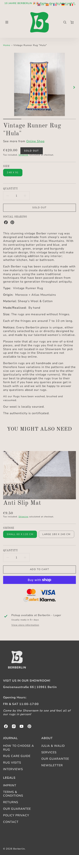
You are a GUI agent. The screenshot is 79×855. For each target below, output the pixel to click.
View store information (25, 625)
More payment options (39, 596)
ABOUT (47, 738)
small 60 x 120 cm (20, 534)
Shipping (23, 155)
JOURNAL (10, 738)
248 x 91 (13, 172)
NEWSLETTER (52, 765)
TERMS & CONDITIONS (13, 794)
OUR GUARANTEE (55, 759)
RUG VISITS (12, 763)
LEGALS (9, 778)
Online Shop (35, 141)
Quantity (10, 189)
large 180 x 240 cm (56, 534)
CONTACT (11, 822)
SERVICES (49, 752)
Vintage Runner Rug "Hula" (30, 45)
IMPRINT (9, 785)
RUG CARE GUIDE (16, 756)
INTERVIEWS (13, 769)
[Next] (74, 87)
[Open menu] (6, 22)
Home (6, 45)
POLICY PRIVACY (16, 815)
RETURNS (10, 802)
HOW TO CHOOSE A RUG (18, 748)
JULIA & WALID (53, 746)
